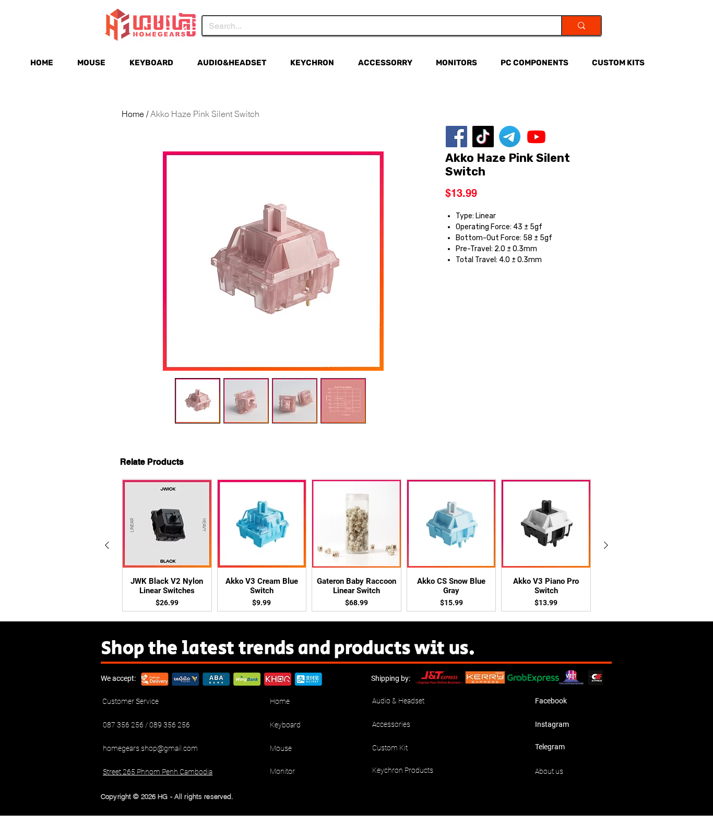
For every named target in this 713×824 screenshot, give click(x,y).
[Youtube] (536, 136)
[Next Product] (606, 545)
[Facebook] (456, 136)
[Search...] (581, 25)
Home (133, 114)
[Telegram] (509, 136)
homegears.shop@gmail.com (150, 748)
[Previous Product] (107, 545)
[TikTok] (483, 136)
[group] (356, 545)
